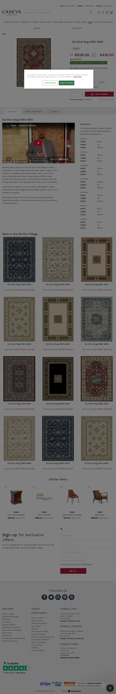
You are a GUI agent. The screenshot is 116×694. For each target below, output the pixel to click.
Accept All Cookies (66, 83)
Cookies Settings (50, 83)
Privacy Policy (77, 77)
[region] (59, 79)
